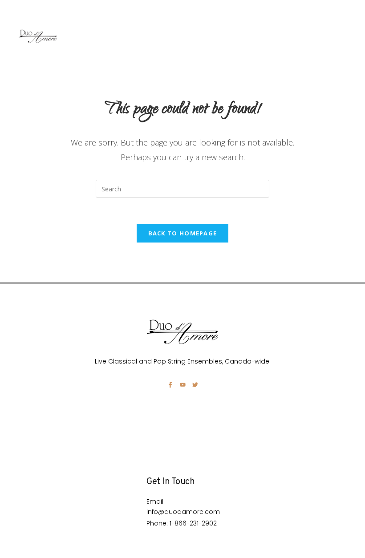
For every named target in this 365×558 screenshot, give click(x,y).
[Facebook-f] (170, 385)
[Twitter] (195, 385)
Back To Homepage (182, 233)
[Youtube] (183, 385)
